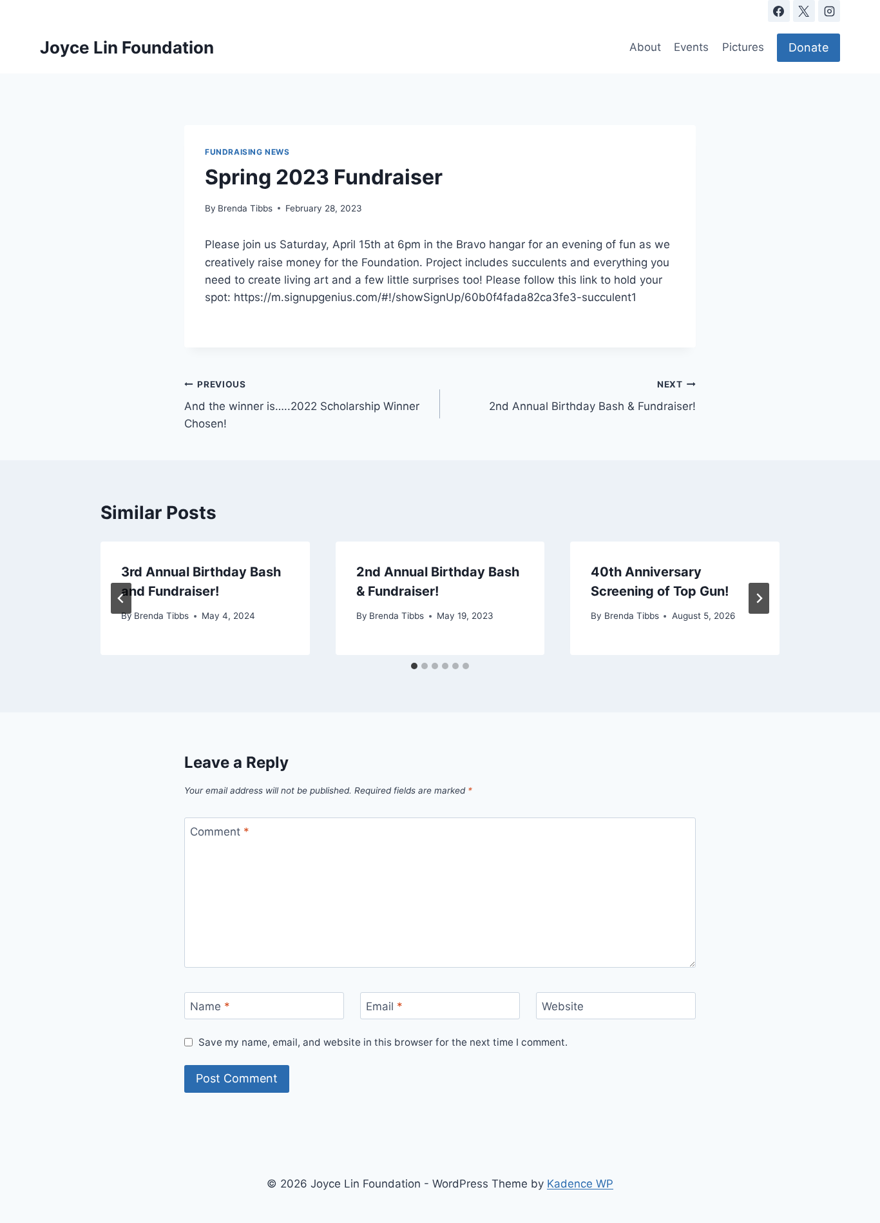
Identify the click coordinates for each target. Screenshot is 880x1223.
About (645, 47)
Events (691, 47)
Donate (808, 47)
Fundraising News (247, 152)
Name (210, 1006)
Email (384, 1006)
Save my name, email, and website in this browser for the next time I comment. (383, 1042)
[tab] (414, 666)
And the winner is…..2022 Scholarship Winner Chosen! (301, 405)
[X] (804, 11)
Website (563, 1006)
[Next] (759, 598)
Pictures (743, 47)
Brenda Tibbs (245, 208)
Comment (219, 831)
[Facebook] (779, 11)
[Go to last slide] (121, 598)
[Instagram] (829, 11)
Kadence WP (580, 1183)
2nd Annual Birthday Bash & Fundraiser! (592, 396)
